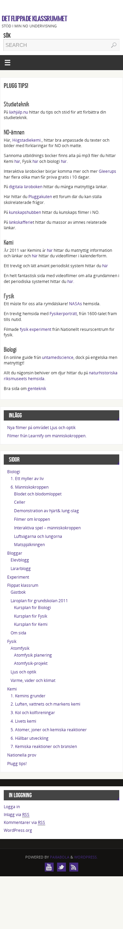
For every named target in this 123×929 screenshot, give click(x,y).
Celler (19, 502)
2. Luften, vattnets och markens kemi (45, 704)
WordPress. (86, 857)
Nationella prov (21, 755)
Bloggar (14, 553)
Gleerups (107, 171)
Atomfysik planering (33, 655)
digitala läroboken (25, 187)
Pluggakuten (40, 196)
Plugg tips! (17, 763)
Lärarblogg (21, 568)
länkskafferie (20, 222)
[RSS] (73, 867)
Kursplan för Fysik (30, 616)
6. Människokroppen (30, 487)
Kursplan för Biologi (32, 607)
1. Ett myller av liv (27, 478)
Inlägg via (16, 814)
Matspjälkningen (29, 544)
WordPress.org (18, 830)
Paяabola (59, 857)
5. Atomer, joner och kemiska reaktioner (49, 730)
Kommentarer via (24, 822)
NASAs (75, 304)
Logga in (12, 807)
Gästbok (18, 592)
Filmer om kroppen (32, 519)
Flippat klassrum (22, 585)
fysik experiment (35, 329)
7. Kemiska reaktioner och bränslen (44, 746)
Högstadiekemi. (27, 140)
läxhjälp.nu (18, 112)
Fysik (11, 641)
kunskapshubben (25, 212)
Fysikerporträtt (63, 314)
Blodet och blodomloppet (38, 494)
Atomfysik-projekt (30, 663)
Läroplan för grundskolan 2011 (39, 601)
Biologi (13, 472)
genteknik (37, 388)
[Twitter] (61, 867)
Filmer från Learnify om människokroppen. (46, 436)
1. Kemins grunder (28, 696)
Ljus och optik (23, 672)
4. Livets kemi (23, 721)
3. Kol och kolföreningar (33, 712)
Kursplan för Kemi (30, 624)
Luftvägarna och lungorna (38, 536)
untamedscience (57, 357)
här (17, 161)
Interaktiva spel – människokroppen (47, 528)
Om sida (18, 633)
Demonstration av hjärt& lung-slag (46, 511)
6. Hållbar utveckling (30, 738)
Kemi (12, 689)
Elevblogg (20, 560)
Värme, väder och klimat (33, 680)
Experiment (18, 577)
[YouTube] (49, 867)
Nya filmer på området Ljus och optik (41, 427)
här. (70, 281)
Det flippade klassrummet (34, 18)
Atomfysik (20, 648)
